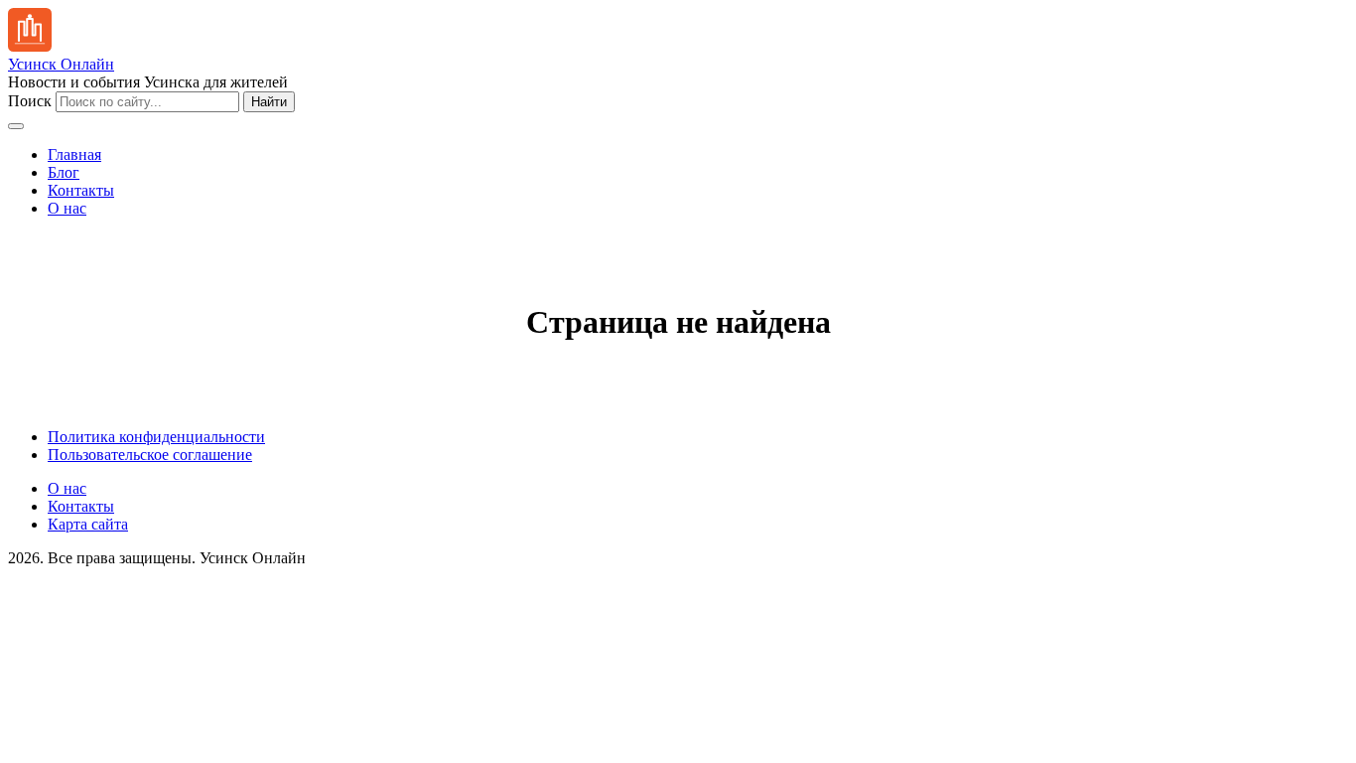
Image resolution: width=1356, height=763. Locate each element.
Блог (63, 172)
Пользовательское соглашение (150, 454)
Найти (269, 101)
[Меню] (16, 126)
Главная (74, 154)
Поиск (30, 100)
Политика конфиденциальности (156, 436)
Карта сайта (88, 524)
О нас (67, 208)
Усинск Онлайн (61, 64)
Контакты (81, 190)
